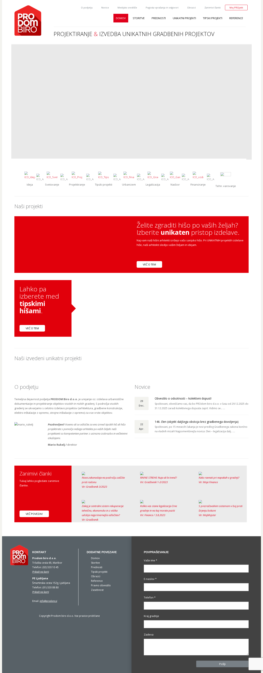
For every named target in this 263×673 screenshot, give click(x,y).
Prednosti (159, 18)
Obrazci (191, 7)
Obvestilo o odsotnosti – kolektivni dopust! (183, 398)
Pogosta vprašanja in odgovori (162, 7)
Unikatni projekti (184, 18)
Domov (121, 18)
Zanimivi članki (212, 7)
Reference (236, 18)
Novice (105, 7)
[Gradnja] (103, 176)
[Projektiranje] (77, 176)
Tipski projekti (212, 18)
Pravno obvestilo (101, 585)
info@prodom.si (48, 601)
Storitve (139, 18)
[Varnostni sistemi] (225, 177)
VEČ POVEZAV (34, 514)
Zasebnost (97, 590)
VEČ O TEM (149, 264)
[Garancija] (175, 176)
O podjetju (87, 7)
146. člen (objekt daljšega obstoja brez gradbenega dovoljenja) (197, 422)
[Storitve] (29, 176)
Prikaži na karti (40, 572)
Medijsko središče (127, 7)
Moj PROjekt (236, 7)
